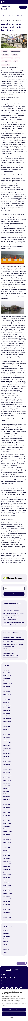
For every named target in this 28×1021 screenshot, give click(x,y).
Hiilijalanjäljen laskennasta (17, 641)
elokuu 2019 (6, 788)
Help (2, 981)
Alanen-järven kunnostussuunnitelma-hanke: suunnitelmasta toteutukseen (10, 655)
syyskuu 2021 (6, 726)
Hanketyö (5, 930)
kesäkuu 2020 (6, 761)
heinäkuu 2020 (7, 759)
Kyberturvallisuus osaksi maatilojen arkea (13, 608)
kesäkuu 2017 (6, 855)
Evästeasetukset (14, 1017)
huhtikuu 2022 (6, 710)
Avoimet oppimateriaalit (8, 978)
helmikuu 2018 (6, 834)
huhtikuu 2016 (6, 890)
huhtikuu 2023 (6, 681)
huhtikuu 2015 (6, 915)
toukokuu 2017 (6, 858)
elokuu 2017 (6, 850)
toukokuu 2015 (6, 912)
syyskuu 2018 (6, 815)
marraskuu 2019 (7, 780)
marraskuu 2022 (7, 694)
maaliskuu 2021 (7, 742)
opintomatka (6, 64)
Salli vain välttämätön (14, 1014)
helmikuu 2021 (6, 745)
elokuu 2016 (6, 882)
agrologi (5, 51)
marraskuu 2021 (7, 721)
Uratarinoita (6, 949)
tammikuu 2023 (7, 689)
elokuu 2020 (6, 756)
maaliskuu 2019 (7, 802)
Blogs (24, 1)
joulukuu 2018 (6, 807)
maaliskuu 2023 (7, 683)
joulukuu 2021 (6, 718)
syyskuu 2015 (6, 904)
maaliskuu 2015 (7, 917)
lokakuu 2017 (6, 845)
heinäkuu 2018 (6, 820)
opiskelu (5, 947)
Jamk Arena (4, 975)
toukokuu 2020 (7, 764)
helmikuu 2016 (6, 896)
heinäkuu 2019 (6, 791)
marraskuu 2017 (7, 842)
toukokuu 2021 (6, 737)
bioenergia (5, 54)
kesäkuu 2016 (6, 885)
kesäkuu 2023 (6, 675)
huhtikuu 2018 (6, 829)
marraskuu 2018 (7, 810)
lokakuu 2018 (6, 812)
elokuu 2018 (6, 818)
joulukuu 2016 (6, 872)
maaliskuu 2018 (7, 831)
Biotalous (15, 54)
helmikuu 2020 (6, 772)
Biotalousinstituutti (7, 58)
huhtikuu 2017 (6, 861)
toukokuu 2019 (6, 796)
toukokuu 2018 (6, 826)
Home (2, 13)
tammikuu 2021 (7, 748)
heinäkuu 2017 (6, 853)
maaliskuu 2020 (7, 769)
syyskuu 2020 (6, 753)
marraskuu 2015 (7, 898)
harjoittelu (6, 933)
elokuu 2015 (6, 907)
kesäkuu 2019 (6, 794)
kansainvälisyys (6, 61)
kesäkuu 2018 (6, 823)
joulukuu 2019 (6, 777)
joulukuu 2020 (6, 750)
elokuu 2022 (6, 702)
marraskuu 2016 (7, 874)
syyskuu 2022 (6, 699)
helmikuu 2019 (6, 804)
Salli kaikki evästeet (14, 1010)
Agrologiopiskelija (15, 51)
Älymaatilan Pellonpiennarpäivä (11, 610)
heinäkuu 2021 (6, 732)
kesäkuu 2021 (6, 734)
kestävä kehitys (7, 939)
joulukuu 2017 (6, 839)
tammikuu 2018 (7, 837)
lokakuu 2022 (6, 697)
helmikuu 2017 (6, 866)
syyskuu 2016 (6, 880)
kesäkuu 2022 (6, 705)
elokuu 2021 (6, 729)
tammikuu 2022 (7, 716)
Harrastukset (6, 936)
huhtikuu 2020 (6, 767)
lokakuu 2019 (6, 783)
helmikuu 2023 (6, 686)
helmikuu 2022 (6, 713)
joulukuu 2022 (6, 691)
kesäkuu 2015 (6, 909)
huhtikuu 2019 (6, 799)
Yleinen (5, 952)
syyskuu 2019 (6, 785)
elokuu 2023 (6, 670)
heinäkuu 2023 (6, 672)
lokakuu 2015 (6, 901)
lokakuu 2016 (6, 877)
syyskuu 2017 (6, 847)
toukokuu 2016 (6, 888)
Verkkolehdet (4, 984)
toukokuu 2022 (6, 707)
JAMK (17, 58)
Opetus (5, 941)
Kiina (16, 61)
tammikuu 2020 (7, 775)
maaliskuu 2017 (7, 863)
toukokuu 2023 (6, 678)
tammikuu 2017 (7, 869)
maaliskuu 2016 (7, 893)
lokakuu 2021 (6, 724)
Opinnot (5, 944)
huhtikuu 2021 (6, 740)
